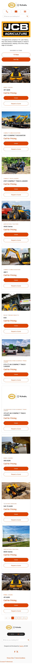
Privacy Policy (10, 657)
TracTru (21, 646)
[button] (7, 11)
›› (25, 618)
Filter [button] (17, 54)
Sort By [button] (16, 59)
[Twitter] (17, 651)
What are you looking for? (12, 16)
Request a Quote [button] (16, 103)
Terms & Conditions (20, 657)
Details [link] (16, 98)
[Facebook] (15, 651)
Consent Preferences (6, 661)
